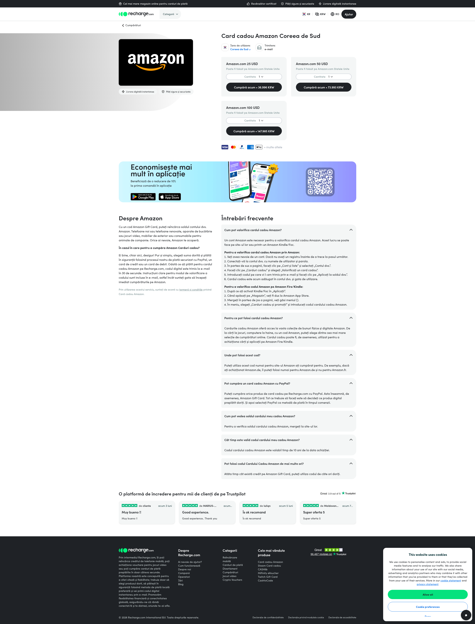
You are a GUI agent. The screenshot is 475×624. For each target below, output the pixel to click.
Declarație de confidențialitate (268, 617)
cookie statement (450, 580)
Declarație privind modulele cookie (306, 617)
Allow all (428, 594)
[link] (143, 196)
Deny (428, 616)
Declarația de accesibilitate (342, 617)
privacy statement (427, 584)
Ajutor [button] (349, 14)
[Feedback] (466, 615)
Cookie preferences (428, 607)
